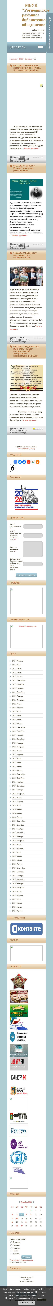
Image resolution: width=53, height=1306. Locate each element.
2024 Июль (17, 813)
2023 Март (16, 751)
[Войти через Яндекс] (28, 462)
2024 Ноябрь (17, 829)
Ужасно (16, 1254)
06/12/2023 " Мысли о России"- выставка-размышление (24, 168)
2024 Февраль (18, 794)
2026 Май (16, 899)
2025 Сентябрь (18, 868)
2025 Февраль (18, 841)
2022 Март (16, 704)
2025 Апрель (17, 848)
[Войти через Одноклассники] (37, 462)
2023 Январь (17, 743)
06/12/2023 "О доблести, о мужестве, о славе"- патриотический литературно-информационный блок (26, 351)
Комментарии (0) (19, 161)
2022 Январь (17, 696)
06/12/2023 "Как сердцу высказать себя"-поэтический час (25, 255)
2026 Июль (17, 907)
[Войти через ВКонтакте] (20, 462)
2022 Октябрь (18, 731)
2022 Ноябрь (17, 735)
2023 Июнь (17, 762)
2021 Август (17, 676)
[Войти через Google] (33, 462)
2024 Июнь (17, 809)
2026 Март (16, 891)
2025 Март (16, 844)
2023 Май (16, 758)
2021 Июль (17, 673)
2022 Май (16, 712)
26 (17, 1226)
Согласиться (26, 1303)
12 (17, 1218)
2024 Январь (17, 790)
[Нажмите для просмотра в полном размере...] (43, 87)
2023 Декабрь (18, 786)
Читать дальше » (31, 148)
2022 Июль (17, 719)
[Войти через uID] (15, 462)
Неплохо (16, 1248)
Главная (13, 59)
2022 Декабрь (18, 739)
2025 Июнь (17, 856)
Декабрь (28, 59)
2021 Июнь (17, 669)
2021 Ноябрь (17, 688)
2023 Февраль (18, 747)
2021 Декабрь (18, 692)
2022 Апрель (17, 708)
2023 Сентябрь (18, 774)
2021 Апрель (17, 661)
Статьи (15, 157)
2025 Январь (17, 837)
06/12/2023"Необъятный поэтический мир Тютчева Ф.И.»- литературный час (27, 67)
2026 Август (17, 911)
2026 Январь (17, 883)
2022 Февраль (18, 700)
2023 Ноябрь (17, 782)
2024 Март (16, 798)
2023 (21, 59)
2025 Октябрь (18, 872)
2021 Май (16, 665)
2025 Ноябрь (17, 876)
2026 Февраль (18, 887)
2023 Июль (17, 766)
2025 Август (17, 864)
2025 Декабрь (18, 880)
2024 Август (17, 817)
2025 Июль (17, 860)
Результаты (14, 1260)
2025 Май (16, 852)
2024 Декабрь (18, 833)
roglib (14, 159)
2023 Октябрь (18, 778)
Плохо (15, 1251)
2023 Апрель (17, 755)
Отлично (16, 1242)
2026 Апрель (17, 895)
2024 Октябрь (18, 825)
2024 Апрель (17, 801)
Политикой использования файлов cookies (24, 1298)
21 (26, 1222)
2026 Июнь (17, 903)
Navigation (17, 47)
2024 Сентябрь (18, 821)
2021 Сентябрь (18, 680)
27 (22, 1226)
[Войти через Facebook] (24, 462)
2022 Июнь (17, 716)
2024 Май (16, 805)
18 (12, 1222)
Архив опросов (27, 1260)
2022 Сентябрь (18, 727)
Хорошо (16, 1245)
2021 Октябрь (18, 684)
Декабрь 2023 (26, 1202)
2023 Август (17, 770)
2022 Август (17, 723)
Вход (32, 448)
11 (12, 1218)
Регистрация (23, 448)
